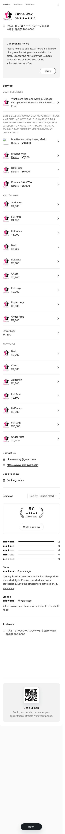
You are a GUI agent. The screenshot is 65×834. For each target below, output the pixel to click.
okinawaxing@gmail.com (21, 459)
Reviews (18, 4)
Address (30, 4)
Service (6, 4)
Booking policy (15, 480)
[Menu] (58, 4)
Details (15, 143)
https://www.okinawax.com (22, 464)
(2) (34, 18)
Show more (8, 588)
